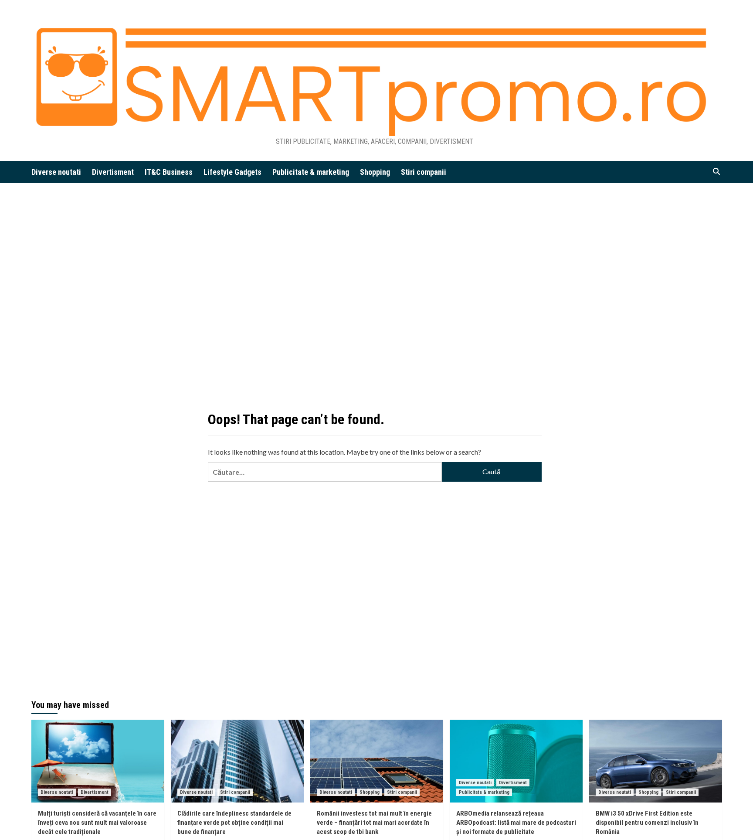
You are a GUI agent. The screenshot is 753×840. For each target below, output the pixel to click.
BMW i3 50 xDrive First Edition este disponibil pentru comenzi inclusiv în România (647, 822)
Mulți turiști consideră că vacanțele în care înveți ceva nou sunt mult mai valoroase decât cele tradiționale (97, 822)
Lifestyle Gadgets (232, 172)
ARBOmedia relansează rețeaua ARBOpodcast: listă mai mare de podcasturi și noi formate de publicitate (516, 822)
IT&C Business (169, 172)
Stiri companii (423, 172)
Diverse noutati (56, 172)
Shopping (375, 172)
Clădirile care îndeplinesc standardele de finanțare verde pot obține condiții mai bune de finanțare (234, 822)
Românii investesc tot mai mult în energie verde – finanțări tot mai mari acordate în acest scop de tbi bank (374, 822)
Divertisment (113, 172)
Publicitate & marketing (310, 172)
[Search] (716, 171)
